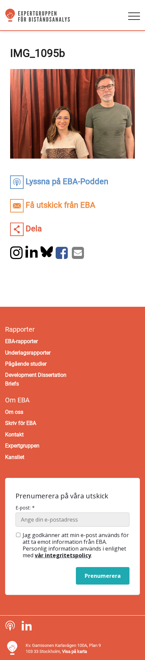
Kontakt (14, 434)
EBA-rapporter (21, 341)
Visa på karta (74, 651)
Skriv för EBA (20, 423)
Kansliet (14, 457)
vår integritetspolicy (63, 555)
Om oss (14, 412)
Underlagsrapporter (28, 353)
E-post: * (25, 508)
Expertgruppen (22, 445)
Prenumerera (103, 576)
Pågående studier (26, 364)
